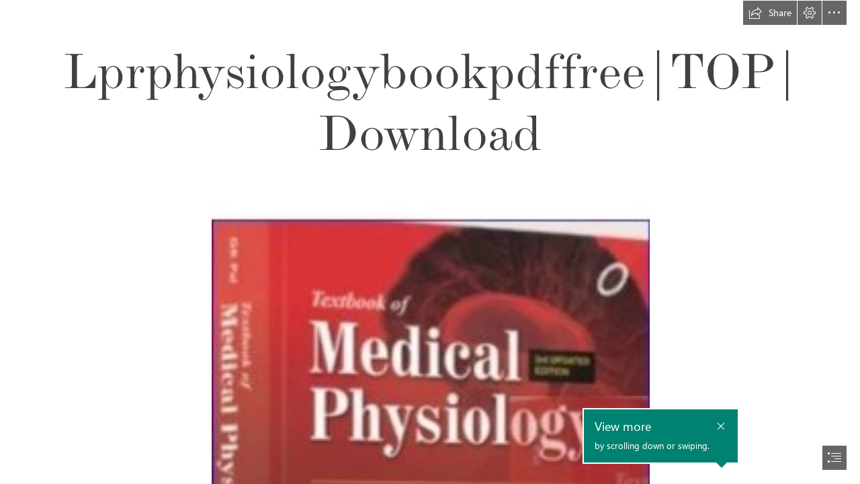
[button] (770, 13)
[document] (430, 242)
